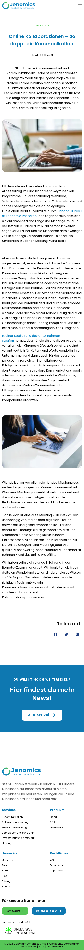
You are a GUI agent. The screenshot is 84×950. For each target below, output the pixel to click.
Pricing (6, 881)
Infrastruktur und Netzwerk (18, 838)
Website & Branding (14, 827)
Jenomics (42, 25)
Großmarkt (57, 827)
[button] (42, 715)
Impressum (57, 870)
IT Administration (12, 817)
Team (5, 865)
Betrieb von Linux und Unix (18, 832)
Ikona (53, 817)
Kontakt (6, 886)
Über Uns (7, 860)
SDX (52, 822)
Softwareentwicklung (15, 822)
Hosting (7, 843)
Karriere (7, 870)
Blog (5, 876)
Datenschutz (58, 865)
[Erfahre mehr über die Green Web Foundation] (24, 929)
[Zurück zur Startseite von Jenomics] (18, 5)
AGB (52, 860)
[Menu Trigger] (79, 6)
